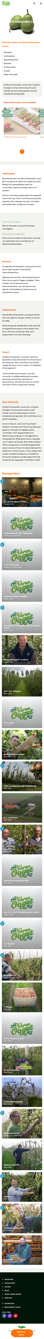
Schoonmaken (10, 67)
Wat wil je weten (21, 1333)
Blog (7, 1290)
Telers (8, 1287)
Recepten (8, 52)
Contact (8, 1298)
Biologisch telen (12, 1307)
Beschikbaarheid (11, 59)
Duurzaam (9, 1303)
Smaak (7, 71)
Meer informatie (11, 74)
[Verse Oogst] (6, 3)
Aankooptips (9, 56)
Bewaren (7, 63)
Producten (10, 1283)
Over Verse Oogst (13, 1294)
